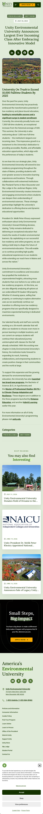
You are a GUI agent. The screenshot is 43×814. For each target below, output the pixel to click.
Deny (21, 798)
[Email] (31, 52)
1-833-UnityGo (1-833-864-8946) (19, 700)
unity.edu (16, 419)
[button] (40, 765)
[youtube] (12, 681)
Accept (21, 792)
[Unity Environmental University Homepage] (7, 4)
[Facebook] (25, 52)
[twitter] (30, 681)
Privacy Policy (25, 810)
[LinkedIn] (12, 52)
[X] (18, 52)
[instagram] (24, 681)
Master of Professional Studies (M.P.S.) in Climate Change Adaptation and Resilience (21, 392)
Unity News (30, 16)
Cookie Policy (16, 810)
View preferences (21, 804)
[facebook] (18, 681)
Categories (8, 429)
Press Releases (15, 16)
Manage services (21, 786)
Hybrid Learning (30, 402)
